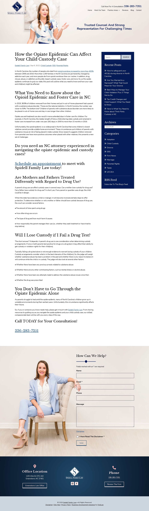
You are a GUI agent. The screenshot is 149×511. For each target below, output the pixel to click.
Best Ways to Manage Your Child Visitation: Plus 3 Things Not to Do (117, 92)
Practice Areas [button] (113, 10)
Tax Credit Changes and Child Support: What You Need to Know (117, 102)
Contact (138, 10)
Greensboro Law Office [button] (34, 485)
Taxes (109, 168)
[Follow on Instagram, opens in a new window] (72, 483)
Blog (132, 10)
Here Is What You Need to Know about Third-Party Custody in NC (117, 111)
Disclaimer (80, 431)
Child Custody (46, 65)
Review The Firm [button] (114, 484)
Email (79, 382)
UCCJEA (110, 172)
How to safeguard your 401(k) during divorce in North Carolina (117, 73)
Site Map (57, 505)
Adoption (111, 139)
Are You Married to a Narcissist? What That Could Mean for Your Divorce (116, 83)
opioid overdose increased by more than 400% (76, 71)
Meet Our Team (99, 10)
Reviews (125, 10)
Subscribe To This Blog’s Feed (116, 184)
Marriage (110, 160)
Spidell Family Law (22, 65)
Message (80, 404)
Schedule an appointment (38, 163)
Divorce (110, 147)
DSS (54, 65)
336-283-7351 (132, 6)
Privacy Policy (66, 505)
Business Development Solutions (83, 505)
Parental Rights (62, 65)
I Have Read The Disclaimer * (92, 436)
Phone (79, 393)
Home (90, 10)
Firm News (111, 155)
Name (78, 370)
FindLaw (101, 505)
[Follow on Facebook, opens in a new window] (76, 483)
